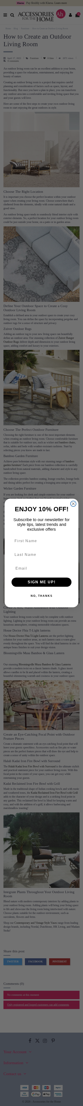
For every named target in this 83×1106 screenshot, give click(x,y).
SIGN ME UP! (42, 582)
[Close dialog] (73, 503)
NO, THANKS (42, 595)
